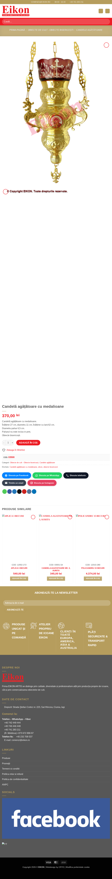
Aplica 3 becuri (19, 568)
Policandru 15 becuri (92, 568)
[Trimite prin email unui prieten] (19, 491)
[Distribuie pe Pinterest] (24, 491)
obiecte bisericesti (50, 467)
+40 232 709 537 (24, 737)
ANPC (5, 784)
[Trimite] (106, 21)
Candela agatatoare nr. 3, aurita (56, 569)
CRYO (61, 867)
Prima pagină (17, 30)
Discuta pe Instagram (44, 483)
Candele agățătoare (89, 30)
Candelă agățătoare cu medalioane (23, 467)
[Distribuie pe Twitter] (14, 491)
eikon (40, 467)
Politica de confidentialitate (15, 779)
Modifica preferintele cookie (78, 867)
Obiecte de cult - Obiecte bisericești (50, 30)
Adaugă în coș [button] (19, 578)
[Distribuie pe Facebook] (9, 491)
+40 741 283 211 (12, 730)
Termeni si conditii (11, 769)
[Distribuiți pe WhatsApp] (4, 491)
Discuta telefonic (78, 475)
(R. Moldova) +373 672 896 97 (19, 733)
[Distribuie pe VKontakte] (29, 491)
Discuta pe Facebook (18, 475)
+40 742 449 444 (12, 723)
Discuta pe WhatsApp (49, 475)
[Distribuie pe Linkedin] (34, 491)
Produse (6, 758)
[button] (101, 11)
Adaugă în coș (28, 443)
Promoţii (6, 763)
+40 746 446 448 (12, 726)
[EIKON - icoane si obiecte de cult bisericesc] (15, 11)
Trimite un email (16, 483)
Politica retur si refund (12, 774)
